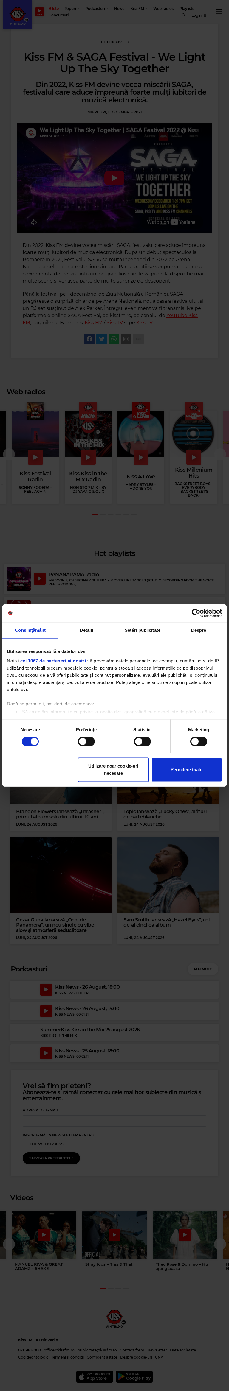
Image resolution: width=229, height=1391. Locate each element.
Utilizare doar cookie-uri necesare (113, 770)
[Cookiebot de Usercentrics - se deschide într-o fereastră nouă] (196, 613)
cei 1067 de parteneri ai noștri (53, 660)
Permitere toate (186, 769)
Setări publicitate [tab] (142, 630)
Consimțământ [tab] (30, 630)
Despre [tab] (198, 630)
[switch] (86, 741)
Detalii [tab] (86, 630)
